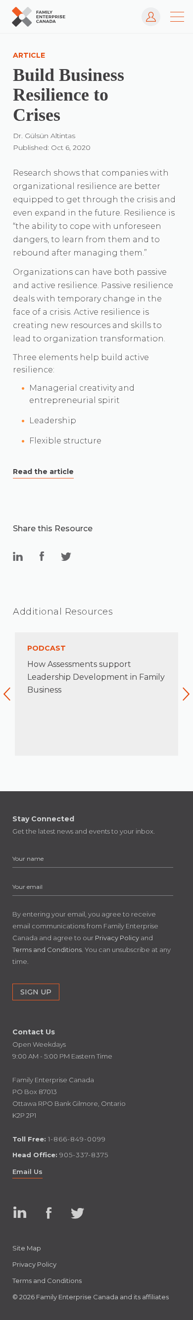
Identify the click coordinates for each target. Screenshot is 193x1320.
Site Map (26, 1248)
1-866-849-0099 (77, 1139)
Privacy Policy (34, 1264)
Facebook (48, 1212)
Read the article (43, 471)
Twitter (77, 1212)
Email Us (27, 1171)
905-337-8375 (83, 1155)
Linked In (20, 1212)
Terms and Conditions (47, 1280)
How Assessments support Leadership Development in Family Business (96, 677)
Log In (146, 12)
